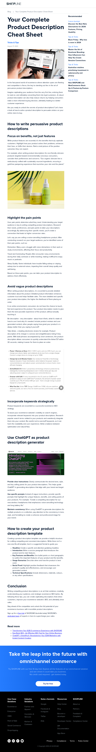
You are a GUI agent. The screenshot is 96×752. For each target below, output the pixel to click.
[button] (86, 3)
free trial (21, 613)
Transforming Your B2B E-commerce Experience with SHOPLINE (37, 631)
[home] (14, 4)
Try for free (48, 684)
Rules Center (83, 741)
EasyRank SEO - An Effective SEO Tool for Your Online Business (37, 633)
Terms (72, 741)
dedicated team (13, 616)
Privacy (50, 741)
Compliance (61, 741)
